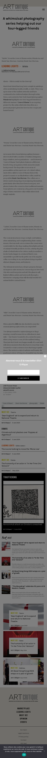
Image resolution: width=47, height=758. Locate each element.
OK (24, 755)
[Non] (44, 751)
